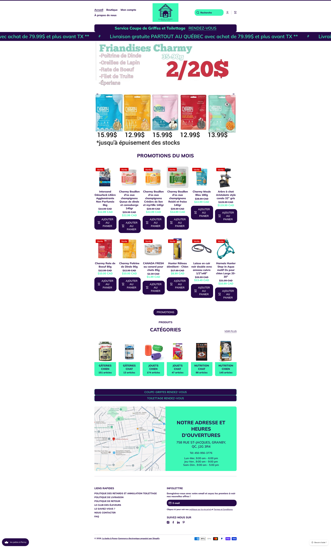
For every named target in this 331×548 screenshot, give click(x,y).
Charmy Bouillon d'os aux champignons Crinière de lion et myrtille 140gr (153, 198)
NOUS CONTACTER (105, 512)
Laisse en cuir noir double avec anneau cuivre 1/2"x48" (201, 268)
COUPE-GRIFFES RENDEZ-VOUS (165, 392)
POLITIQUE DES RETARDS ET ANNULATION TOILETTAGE (125, 493)
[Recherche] (197, 12)
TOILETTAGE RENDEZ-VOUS (165, 398)
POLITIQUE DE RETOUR (107, 501)
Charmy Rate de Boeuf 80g (105, 265)
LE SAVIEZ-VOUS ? (104, 508)
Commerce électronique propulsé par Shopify (139, 538)
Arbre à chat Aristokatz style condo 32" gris (226, 195)
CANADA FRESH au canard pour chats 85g (153, 267)
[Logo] (165, 12)
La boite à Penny (110, 538)
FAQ (96, 516)
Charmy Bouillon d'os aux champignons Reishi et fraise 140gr (177, 198)
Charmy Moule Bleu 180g (202, 193)
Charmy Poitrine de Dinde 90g (129, 265)
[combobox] (209, 12)
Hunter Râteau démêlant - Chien (177, 265)
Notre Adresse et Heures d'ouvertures (201, 428)
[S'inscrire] (233, 503)
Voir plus (230, 331)
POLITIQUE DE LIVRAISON (108, 497)
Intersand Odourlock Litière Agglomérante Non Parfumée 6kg (105, 198)
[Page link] (130, 442)
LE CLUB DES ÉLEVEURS (107, 504)
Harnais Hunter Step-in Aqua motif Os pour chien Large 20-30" (226, 270)
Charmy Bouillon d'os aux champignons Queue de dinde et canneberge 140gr (129, 200)
